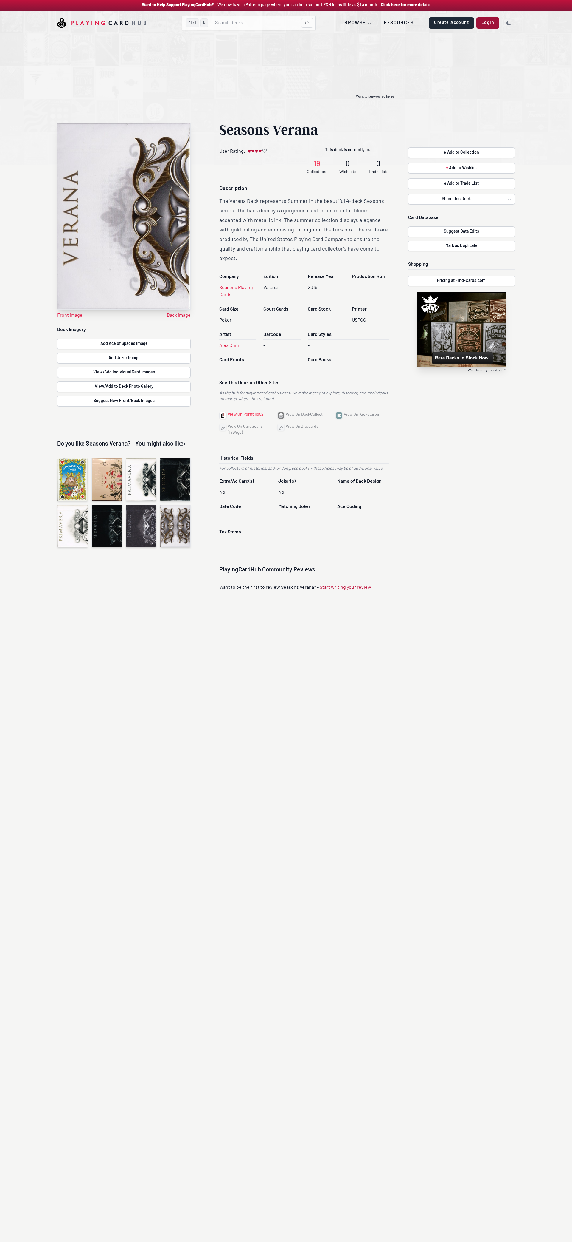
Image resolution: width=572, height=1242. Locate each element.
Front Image (70, 315)
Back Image (179, 315)
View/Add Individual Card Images (124, 372)
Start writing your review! (346, 587)
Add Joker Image (124, 358)
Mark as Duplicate (461, 246)
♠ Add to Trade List (461, 183)
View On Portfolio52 (246, 415)
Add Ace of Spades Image (124, 344)
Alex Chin (229, 345)
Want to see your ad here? (375, 96)
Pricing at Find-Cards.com (461, 281)
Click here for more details (405, 5)
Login (487, 23)
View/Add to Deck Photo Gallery (124, 386)
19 (317, 164)
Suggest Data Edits (461, 231)
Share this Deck (456, 199)
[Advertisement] (286, 77)
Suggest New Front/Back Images (124, 401)
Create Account (451, 23)
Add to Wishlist (461, 168)
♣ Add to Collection (461, 152)
